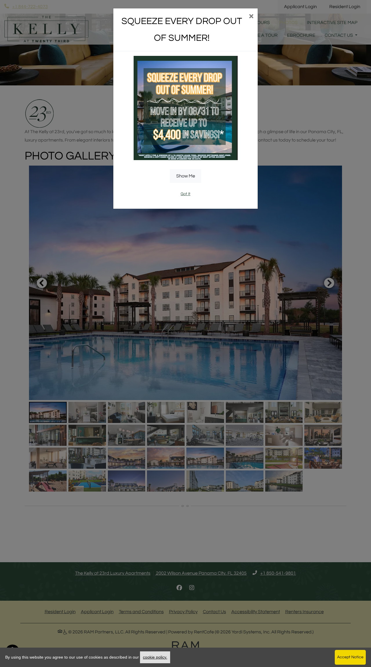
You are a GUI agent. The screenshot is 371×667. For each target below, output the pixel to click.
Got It (185, 194)
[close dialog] (251, 17)
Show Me (185, 176)
